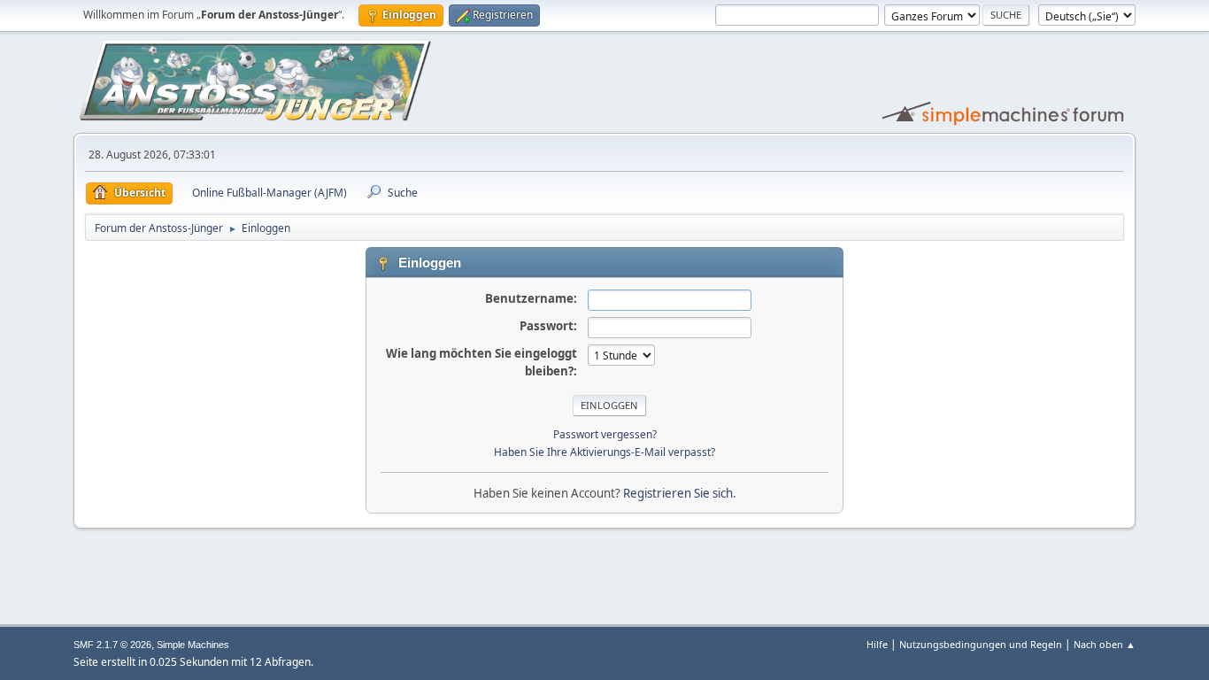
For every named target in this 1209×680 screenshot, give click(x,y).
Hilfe (877, 644)
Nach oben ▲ (1105, 644)
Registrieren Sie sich (678, 493)
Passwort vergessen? (605, 434)
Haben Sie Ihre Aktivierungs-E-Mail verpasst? (604, 452)
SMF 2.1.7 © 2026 (112, 644)
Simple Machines (193, 644)
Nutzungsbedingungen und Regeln (980, 644)
